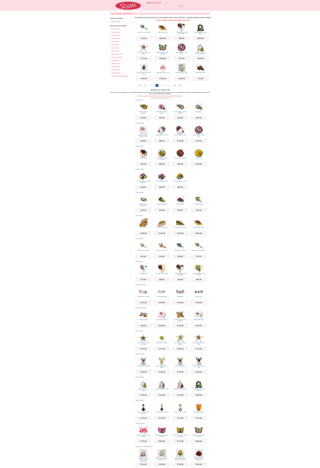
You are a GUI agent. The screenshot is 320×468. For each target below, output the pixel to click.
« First (139, 85)
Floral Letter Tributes (116, 54)
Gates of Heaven (115, 66)
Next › (175, 85)
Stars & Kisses (115, 60)
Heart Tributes (115, 51)
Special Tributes (115, 70)
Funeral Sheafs (115, 41)
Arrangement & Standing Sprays (119, 76)
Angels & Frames (115, 63)
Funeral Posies (115, 35)
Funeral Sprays (115, 29)
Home (181, 6)
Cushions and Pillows (116, 57)
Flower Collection (115, 21)
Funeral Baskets (115, 38)
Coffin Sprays (114, 44)
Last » (180, 85)
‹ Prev (144, 85)
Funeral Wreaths (115, 32)
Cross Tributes (115, 48)
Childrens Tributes (116, 73)
